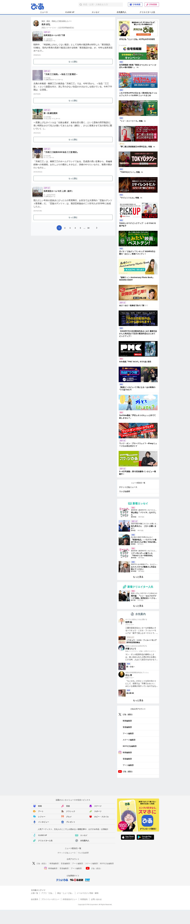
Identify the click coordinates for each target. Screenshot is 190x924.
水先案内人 (121, 12)
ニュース (44, 12)
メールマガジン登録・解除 (87, 893)
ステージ (97, 806)
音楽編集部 (127, 727)
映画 (40, 806)
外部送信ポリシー (70, 899)
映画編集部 (127, 720)
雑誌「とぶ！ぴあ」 (65, 893)
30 (88, 228)
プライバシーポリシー (50, 899)
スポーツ (97, 811)
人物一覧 (34, 893)
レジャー (41, 816)
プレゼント (70, 822)
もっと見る (138, 576)
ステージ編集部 (129, 739)
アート (41, 811)
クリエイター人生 (147, 12)
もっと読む (73, 61)
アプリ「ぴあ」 (47, 893)
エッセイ (96, 12)
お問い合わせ (96, 899)
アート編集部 (128, 733)
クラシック (70, 811)
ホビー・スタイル (101, 816)
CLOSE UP (69, 12)
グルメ (69, 816)
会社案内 (34, 899)
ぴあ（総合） (128, 714)
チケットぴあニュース (128, 487)
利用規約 (84, 899)
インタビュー (43, 822)
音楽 (68, 806)
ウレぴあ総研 (124, 491)
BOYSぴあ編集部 (130, 746)
